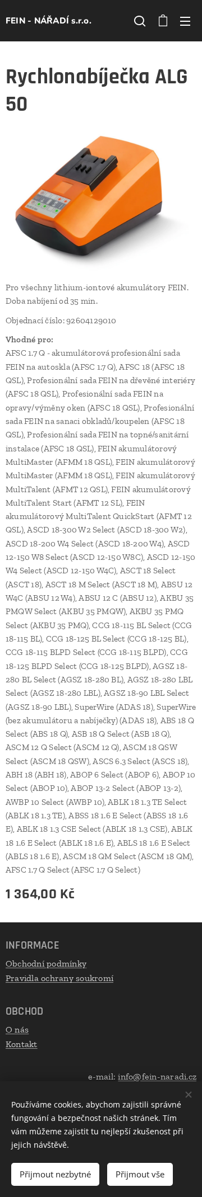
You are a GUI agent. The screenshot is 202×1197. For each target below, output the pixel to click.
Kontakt (22, 1044)
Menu (185, 21)
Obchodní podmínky (46, 963)
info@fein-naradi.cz (157, 1076)
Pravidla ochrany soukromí (59, 978)
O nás (17, 1029)
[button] (139, 21)
